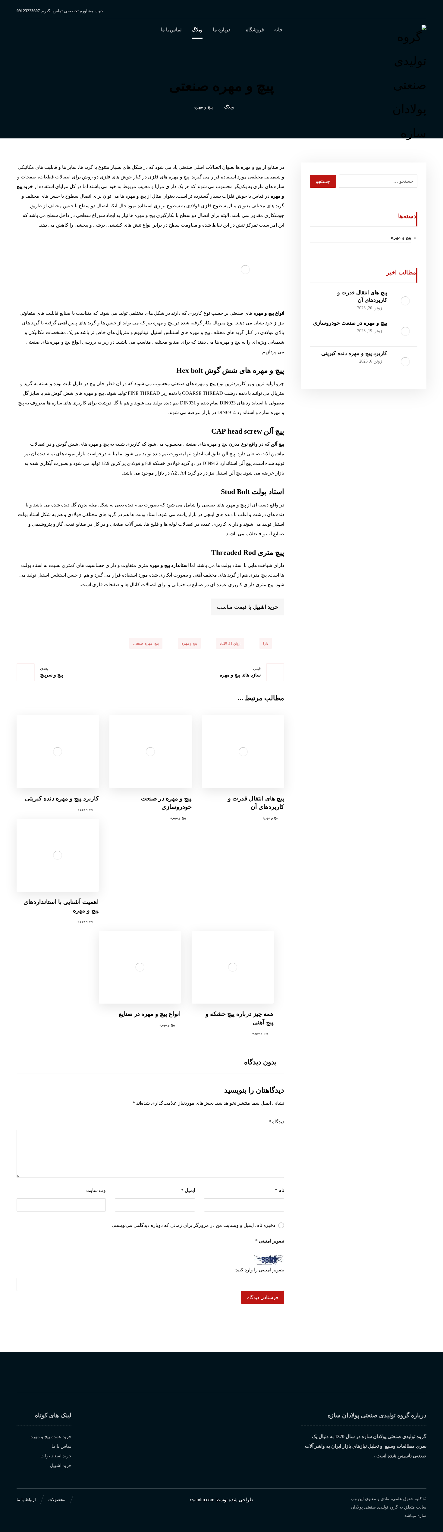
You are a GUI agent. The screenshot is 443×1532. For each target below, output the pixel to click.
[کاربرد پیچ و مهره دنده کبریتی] (405, 362)
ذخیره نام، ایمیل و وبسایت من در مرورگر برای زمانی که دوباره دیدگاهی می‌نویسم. (193, 1225)
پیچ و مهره (189, 643)
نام (279, 1190)
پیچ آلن (277, 444)
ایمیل (188, 1190)
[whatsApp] (412, 11)
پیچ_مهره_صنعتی (146, 643)
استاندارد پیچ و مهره (169, 565)
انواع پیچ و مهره (268, 313)
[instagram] (421, 11)
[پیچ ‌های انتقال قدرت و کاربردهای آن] (405, 301)
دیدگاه (276, 1121)
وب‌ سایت (96, 1190)
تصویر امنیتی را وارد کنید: (259, 1269)
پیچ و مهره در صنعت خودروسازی (350, 323)
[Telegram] (402, 11)
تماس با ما (61, 1446)
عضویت (204, 1377)
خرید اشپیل (265, 607)
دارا (265, 643)
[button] (24, 34)
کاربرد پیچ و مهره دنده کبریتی (354, 353)
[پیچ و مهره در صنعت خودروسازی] (405, 331)
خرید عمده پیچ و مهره (50, 1436)
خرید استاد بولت (55, 1455)
